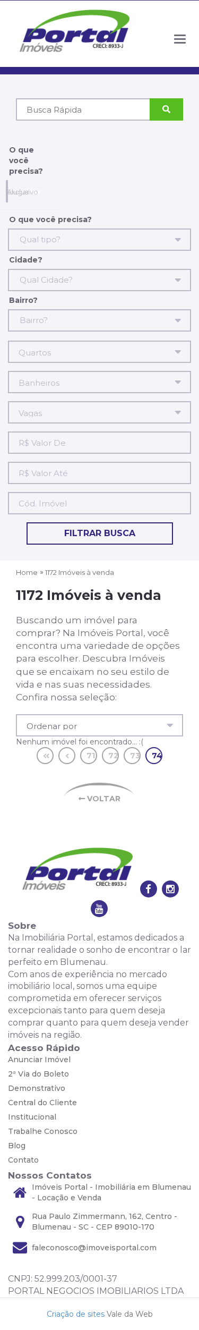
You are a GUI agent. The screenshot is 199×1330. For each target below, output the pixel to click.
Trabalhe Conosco (42, 1131)
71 (90, 755)
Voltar (102, 798)
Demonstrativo (36, 1088)
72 (113, 755)
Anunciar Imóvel (39, 1059)
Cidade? (25, 260)
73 (135, 755)
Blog (16, 1145)
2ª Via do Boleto (38, 1074)
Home (27, 572)
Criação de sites (76, 1314)
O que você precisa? (26, 160)
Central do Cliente (42, 1102)
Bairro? (23, 300)
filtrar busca (99, 533)
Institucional (32, 1117)
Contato (23, 1160)
